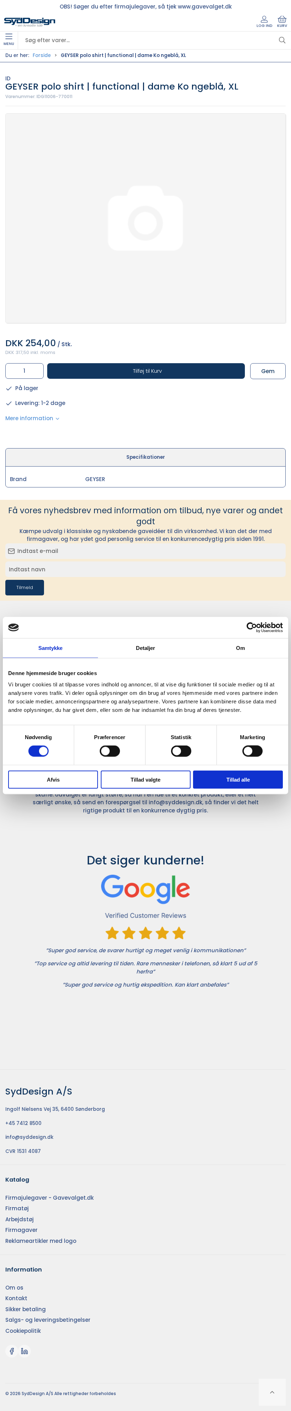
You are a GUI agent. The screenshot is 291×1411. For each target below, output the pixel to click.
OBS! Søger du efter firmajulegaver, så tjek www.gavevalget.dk (146, 6)
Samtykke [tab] (50, 648)
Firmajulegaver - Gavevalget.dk (49, 1197)
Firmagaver (21, 1230)
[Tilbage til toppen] (272, 1392)
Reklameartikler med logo (40, 1241)
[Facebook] (11, 1351)
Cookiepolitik (23, 1331)
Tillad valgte (145, 779)
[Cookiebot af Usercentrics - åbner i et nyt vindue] (252, 627)
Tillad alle (238, 779)
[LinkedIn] (24, 1351)
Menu (9, 43)
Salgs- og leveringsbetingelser (47, 1320)
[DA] (30, 22)
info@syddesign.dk (175, 802)
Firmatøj (17, 1208)
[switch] (110, 751)
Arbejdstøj (19, 1219)
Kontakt (16, 1298)
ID (8, 78)
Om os (14, 1287)
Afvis (53, 779)
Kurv (282, 25)
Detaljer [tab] (145, 648)
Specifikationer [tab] (145, 457)
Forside (42, 55)
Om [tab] (240, 648)
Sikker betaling (25, 1309)
